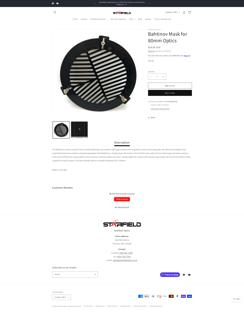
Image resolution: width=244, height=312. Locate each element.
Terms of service (112, 306)
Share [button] (153, 117)
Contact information (140, 306)
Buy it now (170, 93)
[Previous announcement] (95, 3)
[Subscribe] (95, 274)
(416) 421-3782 (126, 253)
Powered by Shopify (74, 306)
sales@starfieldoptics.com (125, 260)
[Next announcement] (149, 3)
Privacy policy (88, 306)
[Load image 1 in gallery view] (61, 129)
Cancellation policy (156, 306)
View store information (160, 109)
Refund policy (100, 306)
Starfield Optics (62, 306)
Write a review (122, 199)
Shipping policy (125, 306)
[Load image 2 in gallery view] (79, 129)
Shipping (151, 51)
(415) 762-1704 (123, 256)
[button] (55, 12)
